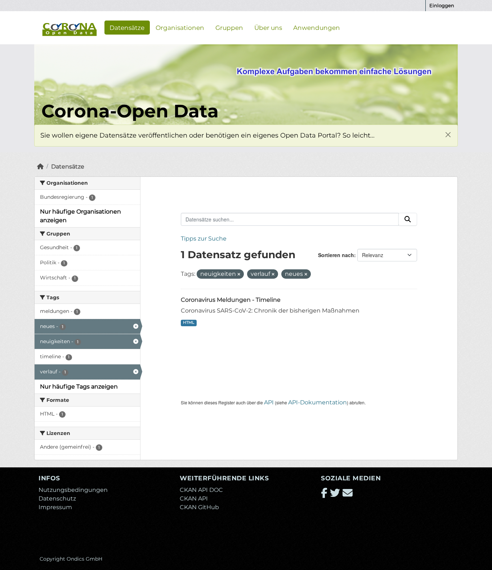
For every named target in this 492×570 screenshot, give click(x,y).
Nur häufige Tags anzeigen (79, 386)
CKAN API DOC (201, 489)
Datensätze (126, 27)
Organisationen (180, 27)
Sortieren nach (336, 255)
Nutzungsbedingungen (73, 489)
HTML (188, 322)
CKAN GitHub (199, 507)
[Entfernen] (238, 274)
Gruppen (229, 27)
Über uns (268, 27)
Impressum (55, 507)
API (269, 402)
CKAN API (194, 498)
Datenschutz (57, 498)
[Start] (40, 166)
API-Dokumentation (317, 402)
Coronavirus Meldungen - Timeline (231, 299)
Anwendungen (316, 27)
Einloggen (441, 5)
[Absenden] (407, 219)
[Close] (448, 134)
